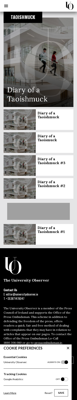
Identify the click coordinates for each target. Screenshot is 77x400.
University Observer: (32, 362)
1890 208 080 (13, 342)
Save (61, 392)
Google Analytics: (32, 379)
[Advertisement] (38, 211)
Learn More (10, 392)
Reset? (48, 392)
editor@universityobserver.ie (22, 294)
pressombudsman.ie (48, 342)
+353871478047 (15, 298)
